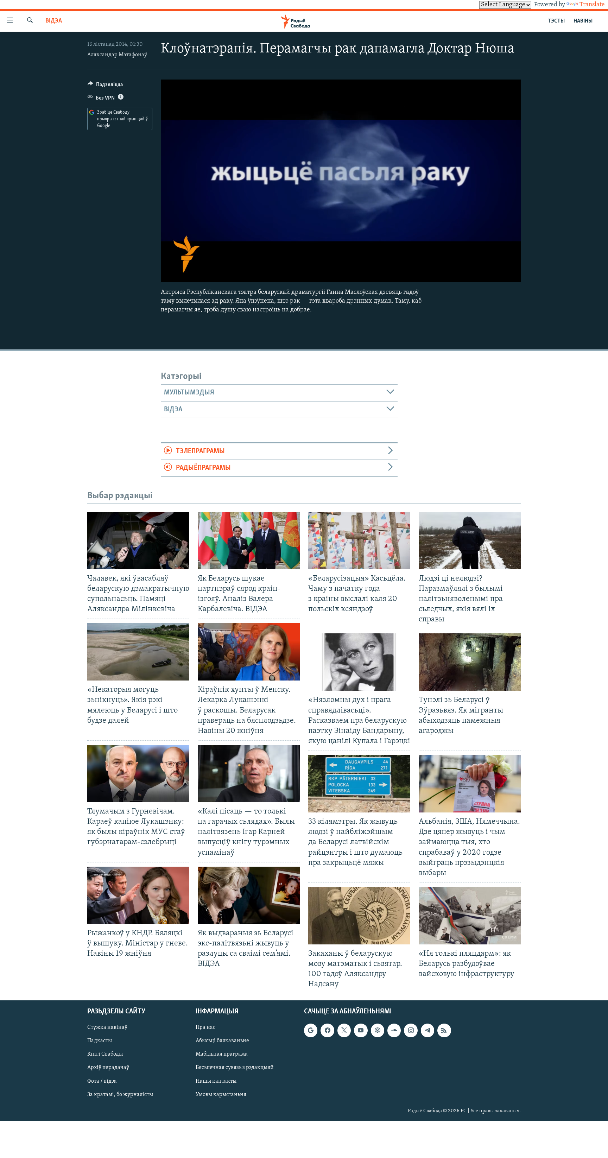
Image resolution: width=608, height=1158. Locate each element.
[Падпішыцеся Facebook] (327, 1030)
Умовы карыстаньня (221, 1094)
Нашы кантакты (216, 1081)
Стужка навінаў (107, 1027)
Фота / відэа (102, 1081)
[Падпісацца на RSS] (444, 1030)
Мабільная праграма (222, 1054)
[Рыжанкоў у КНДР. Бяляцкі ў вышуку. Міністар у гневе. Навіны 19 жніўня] (138, 895)
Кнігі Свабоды (105, 1054)
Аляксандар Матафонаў (117, 55)
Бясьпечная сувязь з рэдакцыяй (235, 1067)
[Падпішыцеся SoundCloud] (394, 1030)
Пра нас (205, 1027)
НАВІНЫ (583, 21)
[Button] (105, 86)
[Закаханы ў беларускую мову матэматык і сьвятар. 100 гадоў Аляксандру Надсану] (359, 915)
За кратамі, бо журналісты (120, 1094)
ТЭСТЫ (556, 21)
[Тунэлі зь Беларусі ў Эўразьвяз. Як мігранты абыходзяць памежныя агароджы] (470, 662)
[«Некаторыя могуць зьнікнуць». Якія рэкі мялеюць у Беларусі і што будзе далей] (138, 652)
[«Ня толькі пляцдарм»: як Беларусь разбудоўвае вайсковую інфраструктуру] (470, 915)
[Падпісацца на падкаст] (377, 1030)
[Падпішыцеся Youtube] (360, 1030)
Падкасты (99, 1041)
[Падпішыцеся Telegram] (427, 1030)
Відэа (53, 21)
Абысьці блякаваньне (222, 1041)
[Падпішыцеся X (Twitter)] (344, 1030)
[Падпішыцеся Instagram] (410, 1030)
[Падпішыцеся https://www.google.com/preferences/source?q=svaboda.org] (310, 1030)
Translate (592, 5)
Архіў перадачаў (108, 1067)
